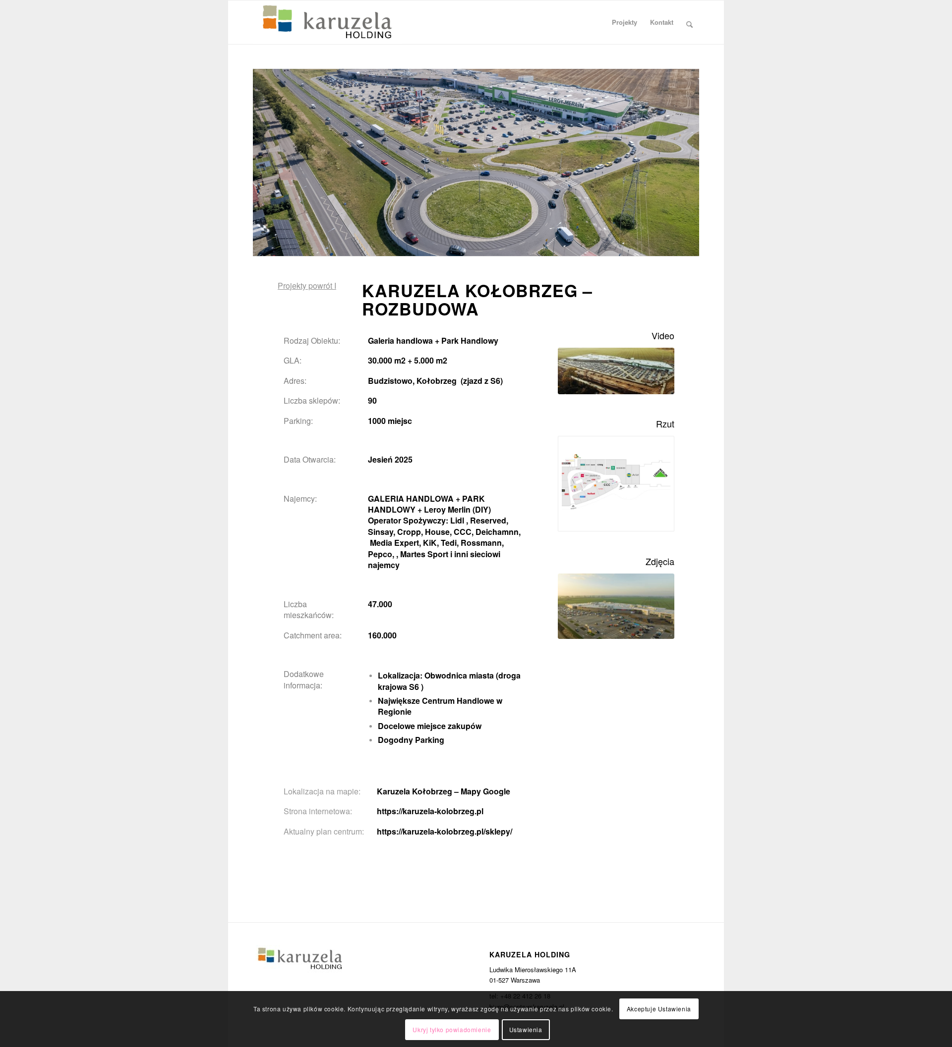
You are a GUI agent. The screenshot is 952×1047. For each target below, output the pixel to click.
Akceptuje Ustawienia (659, 1008)
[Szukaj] (689, 22)
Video (663, 335)
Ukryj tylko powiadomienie (452, 1029)
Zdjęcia (660, 561)
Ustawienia (525, 1029)
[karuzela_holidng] (327, 22)
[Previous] (261, 152)
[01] (616, 606)
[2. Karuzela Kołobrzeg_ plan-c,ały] (616, 483)
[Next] (690, 152)
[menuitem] (624, 22)
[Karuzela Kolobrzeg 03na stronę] (616, 371)
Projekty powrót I (307, 285)
